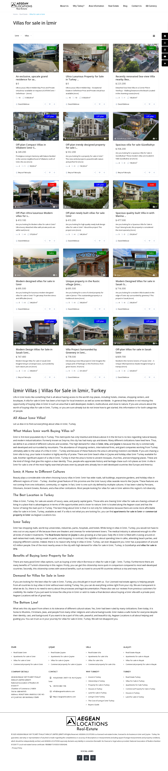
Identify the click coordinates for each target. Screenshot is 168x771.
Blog (125, 6)
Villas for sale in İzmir (22, 660)
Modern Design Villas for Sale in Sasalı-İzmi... (34, 351)
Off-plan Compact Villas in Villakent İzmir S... (31, 146)
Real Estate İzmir (20, 652)
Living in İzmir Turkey (96, 697)
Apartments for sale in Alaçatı (137, 656)
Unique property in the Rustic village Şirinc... (83, 283)
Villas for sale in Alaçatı (135, 660)
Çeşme (117, 443)
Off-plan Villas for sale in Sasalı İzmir (133, 351)
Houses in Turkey (95, 689)
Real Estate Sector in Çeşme (63, 534)
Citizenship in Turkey (96, 681)
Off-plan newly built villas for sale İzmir (85, 214)
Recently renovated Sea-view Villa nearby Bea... (135, 78)
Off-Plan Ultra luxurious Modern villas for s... (34, 214)
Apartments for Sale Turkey (137, 685)
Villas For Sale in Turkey (135, 681)
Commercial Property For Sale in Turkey (140, 689)
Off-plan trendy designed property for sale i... (85, 146)
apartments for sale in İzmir (128, 511)
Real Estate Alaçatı (133, 652)
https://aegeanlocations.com (64, 697)
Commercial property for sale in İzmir (28, 664)
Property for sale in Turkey (99, 685)
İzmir (100, 443)
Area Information (96, 6)
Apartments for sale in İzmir (25, 656)
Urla (106, 443)
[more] (29, 93)
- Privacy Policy (16, 748)
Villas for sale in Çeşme (60, 660)
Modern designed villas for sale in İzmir (35, 283)
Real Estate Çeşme (58, 652)
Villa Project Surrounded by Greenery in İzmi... (81, 351)
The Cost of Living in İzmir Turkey (101, 700)
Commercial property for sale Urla (101, 664)
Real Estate (113, 6)
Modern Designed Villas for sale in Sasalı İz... (135, 283)
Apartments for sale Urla (98, 656)
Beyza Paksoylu (24, 172)
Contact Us (137, 6)
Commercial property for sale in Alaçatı (141, 664)
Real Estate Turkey (133, 677)
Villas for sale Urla (95, 660)
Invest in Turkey (94, 677)
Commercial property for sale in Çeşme (66, 664)
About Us (64, 6)
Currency (153, 6)
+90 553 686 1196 (59, 686)
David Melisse (23, 104)
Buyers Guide (93, 704)
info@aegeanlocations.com (64, 691)
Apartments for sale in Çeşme (62, 656)
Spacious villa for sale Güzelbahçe (135, 144)
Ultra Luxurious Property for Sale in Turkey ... (85, 78)
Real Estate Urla (94, 652)
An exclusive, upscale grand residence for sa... (32, 78)
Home (15, 14)
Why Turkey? (78, 6)
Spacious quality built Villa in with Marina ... (135, 214)
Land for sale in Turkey (97, 693)
